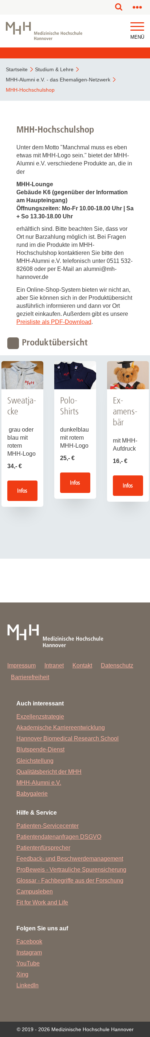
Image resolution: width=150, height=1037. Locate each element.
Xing (22, 974)
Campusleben (34, 891)
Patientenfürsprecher (43, 848)
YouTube (28, 963)
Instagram (29, 952)
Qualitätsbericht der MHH (49, 772)
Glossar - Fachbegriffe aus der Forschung (69, 880)
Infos (22, 490)
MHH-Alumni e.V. (38, 783)
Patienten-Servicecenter (47, 826)
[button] (137, 26)
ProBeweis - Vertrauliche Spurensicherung (71, 869)
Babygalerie (32, 794)
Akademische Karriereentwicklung (60, 727)
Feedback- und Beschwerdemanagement (69, 859)
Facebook (29, 941)
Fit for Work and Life (42, 902)
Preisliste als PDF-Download (53, 322)
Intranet (54, 665)
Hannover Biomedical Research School (67, 738)
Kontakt (82, 665)
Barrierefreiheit (30, 677)
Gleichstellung (35, 761)
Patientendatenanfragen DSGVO (58, 837)
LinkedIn (27, 985)
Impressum (21, 665)
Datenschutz (117, 665)
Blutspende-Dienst (40, 749)
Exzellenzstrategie (40, 716)
